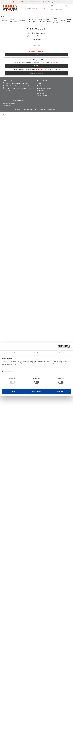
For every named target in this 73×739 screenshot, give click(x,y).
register (57, 62)
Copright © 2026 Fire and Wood (23, 109)
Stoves (4, 21)
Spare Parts (49, 21)
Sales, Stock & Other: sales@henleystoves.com (20, 86)
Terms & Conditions (9, 103)
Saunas (62, 21)
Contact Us (6, 105)
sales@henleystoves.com (52, 2)
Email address (36, 39)
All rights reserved (40, 109)
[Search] (44, 8)
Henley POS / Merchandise (32, 21)
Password (36, 45)
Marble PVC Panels (55, 21)
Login (36, 54)
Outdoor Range (42, 21)
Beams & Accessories (12, 21)
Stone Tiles (69, 21)
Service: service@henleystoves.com (17, 83)
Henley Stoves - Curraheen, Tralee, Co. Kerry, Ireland (20, 89)
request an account (42, 69)
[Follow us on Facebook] (13, 2)
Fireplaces (22, 21)
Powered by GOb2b (53, 109)
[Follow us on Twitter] (17, 2)
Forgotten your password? (36, 51)
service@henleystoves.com (31, 2)
